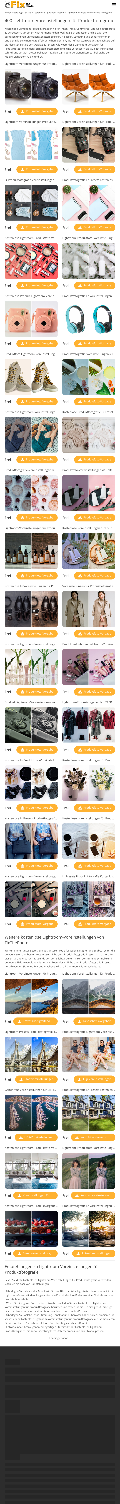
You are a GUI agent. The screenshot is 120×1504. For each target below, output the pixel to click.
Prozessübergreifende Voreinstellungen (40, 1021)
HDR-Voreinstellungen (38, 1137)
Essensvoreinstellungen (38, 1253)
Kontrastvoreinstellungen (97, 1195)
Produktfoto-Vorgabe (39, 111)
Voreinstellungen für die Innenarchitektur (40, 1195)
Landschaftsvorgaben (96, 1021)
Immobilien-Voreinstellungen (97, 1137)
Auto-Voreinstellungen (96, 1253)
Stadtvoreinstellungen (38, 1079)
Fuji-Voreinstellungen (96, 1079)
